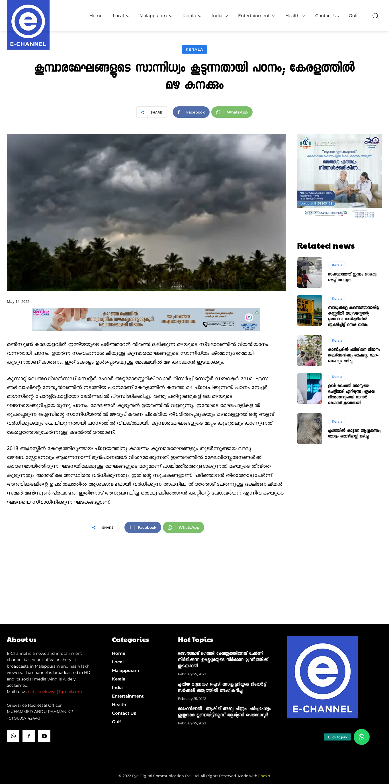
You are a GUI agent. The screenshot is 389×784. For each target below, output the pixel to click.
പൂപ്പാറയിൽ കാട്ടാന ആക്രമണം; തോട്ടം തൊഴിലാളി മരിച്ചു (354, 433)
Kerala (194, 49)
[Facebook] (28, 736)
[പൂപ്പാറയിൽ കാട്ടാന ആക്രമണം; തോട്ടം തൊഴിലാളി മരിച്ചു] (310, 428)
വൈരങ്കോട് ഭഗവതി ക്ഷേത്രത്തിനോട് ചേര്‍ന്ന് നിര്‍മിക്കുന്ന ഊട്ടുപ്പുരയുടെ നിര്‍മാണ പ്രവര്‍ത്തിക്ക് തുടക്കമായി (223, 660)
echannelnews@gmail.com (55, 691)
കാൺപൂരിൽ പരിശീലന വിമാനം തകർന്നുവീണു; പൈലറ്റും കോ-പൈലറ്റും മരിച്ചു (354, 355)
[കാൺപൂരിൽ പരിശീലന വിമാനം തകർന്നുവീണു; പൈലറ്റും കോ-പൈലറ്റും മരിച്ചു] (310, 350)
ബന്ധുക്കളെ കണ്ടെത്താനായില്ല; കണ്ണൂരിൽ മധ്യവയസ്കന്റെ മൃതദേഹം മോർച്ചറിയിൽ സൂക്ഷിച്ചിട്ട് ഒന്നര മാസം (354, 316)
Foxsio (264, 775)
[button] (375, 16)
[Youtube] (44, 736)
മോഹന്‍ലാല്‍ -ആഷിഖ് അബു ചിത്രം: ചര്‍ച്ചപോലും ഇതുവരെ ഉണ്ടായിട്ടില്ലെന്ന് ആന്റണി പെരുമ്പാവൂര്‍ (224, 712)
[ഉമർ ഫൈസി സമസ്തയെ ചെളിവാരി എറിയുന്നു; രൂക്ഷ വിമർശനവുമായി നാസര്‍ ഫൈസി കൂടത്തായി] (310, 388)
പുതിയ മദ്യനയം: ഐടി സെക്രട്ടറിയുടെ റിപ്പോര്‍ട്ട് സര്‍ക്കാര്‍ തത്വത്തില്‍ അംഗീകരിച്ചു (222, 688)
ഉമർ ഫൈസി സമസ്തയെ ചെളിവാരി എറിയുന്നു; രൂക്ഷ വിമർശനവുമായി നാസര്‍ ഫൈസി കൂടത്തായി (351, 394)
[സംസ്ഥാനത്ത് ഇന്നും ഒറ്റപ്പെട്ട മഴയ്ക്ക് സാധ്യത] (310, 272)
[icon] (13, 750)
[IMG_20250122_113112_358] (146, 335)
